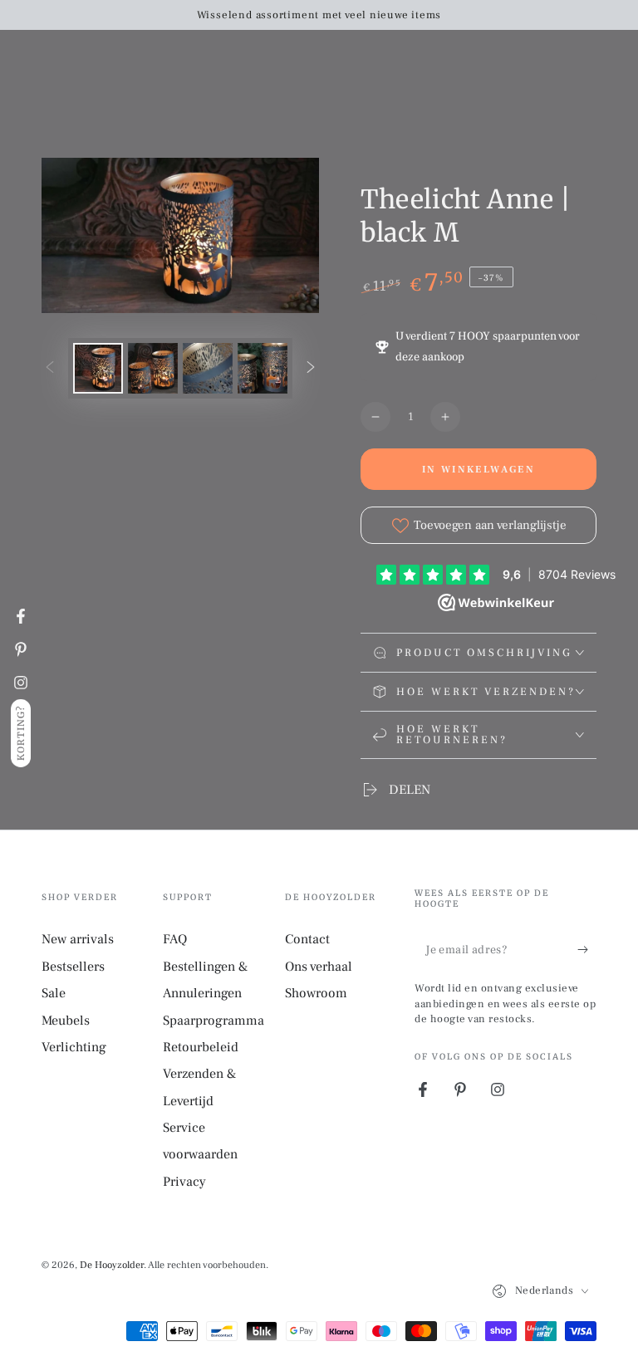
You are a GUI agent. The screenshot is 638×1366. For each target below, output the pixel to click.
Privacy (184, 1181)
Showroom (316, 993)
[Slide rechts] (310, 368)
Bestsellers (73, 966)
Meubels (66, 1020)
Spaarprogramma (213, 1020)
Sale (54, 993)
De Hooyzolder (112, 1265)
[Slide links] (50, 368)
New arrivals (78, 939)
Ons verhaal (318, 966)
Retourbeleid (200, 1047)
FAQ (175, 939)
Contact (307, 939)
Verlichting (74, 1047)
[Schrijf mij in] (586, 949)
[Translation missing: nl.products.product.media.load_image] (98, 368)
